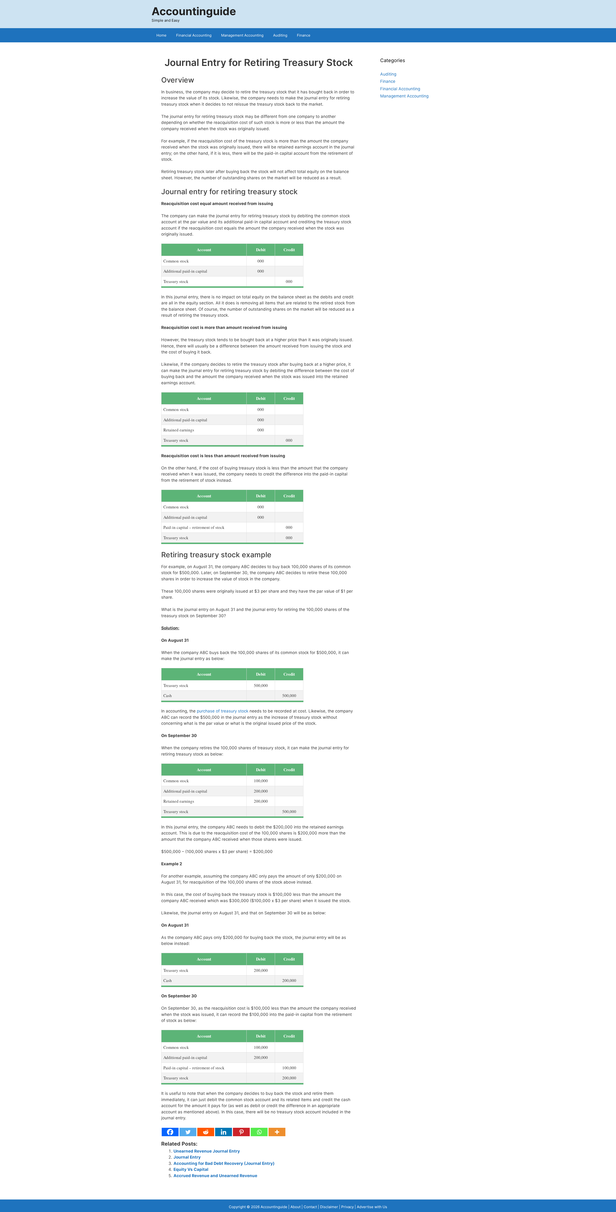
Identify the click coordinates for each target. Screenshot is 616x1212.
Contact (311, 1207)
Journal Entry (187, 1157)
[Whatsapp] (259, 1132)
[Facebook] (170, 1132)
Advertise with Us (372, 1207)
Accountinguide (194, 11)
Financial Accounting (194, 35)
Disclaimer (329, 1207)
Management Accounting (242, 35)
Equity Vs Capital (190, 1169)
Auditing (280, 35)
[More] (277, 1132)
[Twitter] (188, 1132)
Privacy (347, 1207)
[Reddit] (205, 1132)
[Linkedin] (223, 1132)
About (295, 1207)
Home (161, 35)
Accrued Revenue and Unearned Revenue (215, 1175)
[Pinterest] (241, 1132)
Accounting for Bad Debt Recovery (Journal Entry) (224, 1163)
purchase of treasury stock (222, 711)
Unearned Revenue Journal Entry (206, 1151)
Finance (303, 35)
